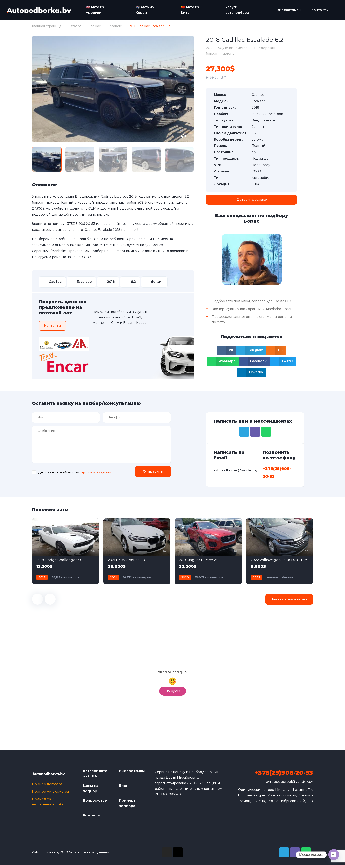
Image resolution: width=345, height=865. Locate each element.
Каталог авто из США (95, 773)
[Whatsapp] (266, 432)
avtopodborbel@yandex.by (289, 782)
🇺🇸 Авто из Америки (95, 10)
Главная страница (47, 26)
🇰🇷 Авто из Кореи (145, 10)
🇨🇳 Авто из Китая (190, 10)
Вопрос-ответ (96, 800)
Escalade (115, 26)
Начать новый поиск (289, 599)
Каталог (75, 26)
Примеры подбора (127, 803)
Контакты (319, 10)
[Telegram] (244, 432)
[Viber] (255, 432)
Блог (123, 786)
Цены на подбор (90, 788)
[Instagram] (167, 852)
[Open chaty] (333, 854)
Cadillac (94, 26)
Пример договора (47, 784)
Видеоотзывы (289, 10)
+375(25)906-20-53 (80, 224)
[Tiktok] (178, 852)
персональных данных (95, 472)
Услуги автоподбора (237, 10)
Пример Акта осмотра (50, 791)
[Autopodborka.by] (38, 10)
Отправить (153, 471)
